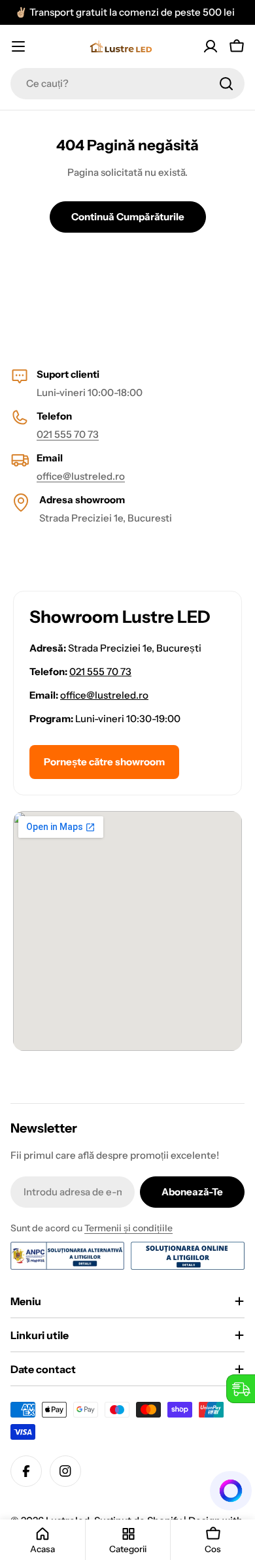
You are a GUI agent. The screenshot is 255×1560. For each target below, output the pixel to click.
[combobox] (127, 83)
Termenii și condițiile (128, 1228)
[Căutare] (226, 83)
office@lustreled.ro (81, 476)
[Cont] (210, 46)
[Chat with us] (231, 1490)
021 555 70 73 (68, 434)
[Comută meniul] (18, 46)
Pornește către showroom (104, 761)
